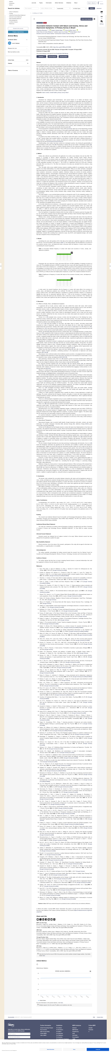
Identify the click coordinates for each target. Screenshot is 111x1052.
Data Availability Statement (15, 18)
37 (44, 352)
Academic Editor (12, 39)
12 (69, 127)
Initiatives (68, 3)
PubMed (66, 575)
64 (41, 425)
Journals (34, 3)
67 (71, 428)
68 (59, 435)
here (44, 955)
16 (57, 136)
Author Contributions (13, 11)
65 (52, 425)
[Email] (38, 920)
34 (74, 347)
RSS (94, 1017)
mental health (53, 92)
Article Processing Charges (46, 1028)
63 (87, 424)
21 (53, 141)
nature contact (45, 92)
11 (56, 120)
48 (68, 363)
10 (60, 119)
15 (70, 128)
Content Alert (100, 1017)
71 (83, 448)
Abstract (11, 1)
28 (55, 144)
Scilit (73, 1033)
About (75, 3)
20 (52, 141)
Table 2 (65, 270)
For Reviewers (59, 1029)
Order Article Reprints (86, 19)
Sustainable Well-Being (62, 53)
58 (45, 403)
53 (47, 374)
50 (42, 365)
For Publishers (59, 1035)
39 (47, 352)
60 (61, 424)
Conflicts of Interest (13, 22)
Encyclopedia (75, 1037)
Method (11, 5)
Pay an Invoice (43, 1029)
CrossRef (64, 570)
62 (86, 424)
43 (64, 357)
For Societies (59, 1037)
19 (50, 141)
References (11, 23)
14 (69, 128)
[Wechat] (49, 920)
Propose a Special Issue (18, 32)
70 (56, 446)
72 (84, 451)
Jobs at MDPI (43, 1035)
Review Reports (52, 56)
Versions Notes (63, 56)
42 (63, 357)
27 (62, 141)
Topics (41, 3)
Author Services (59, 3)
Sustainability (11, 1017)
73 (83, 464)
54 (45, 381)
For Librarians (59, 1033)
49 (82, 363)
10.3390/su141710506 (37, 13)
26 (60, 141)
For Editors (58, 1031)
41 (61, 357)
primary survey (61, 92)
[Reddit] (51, 920)
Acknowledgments (13, 20)
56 (47, 392)
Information (49, 3)
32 (45, 323)
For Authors (59, 1028)
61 (73, 424)
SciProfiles (74, 1035)
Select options (12, 1034)
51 (48, 368)
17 (44, 140)
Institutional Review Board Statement (17, 15)
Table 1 (62, 242)
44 (66, 357)
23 (56, 141)
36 (42, 352)
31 (71, 208)
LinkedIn (90, 1028)
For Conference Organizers (62, 1039)
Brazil (67, 92)
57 (45, 398)
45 (62, 358)
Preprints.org (75, 1031)
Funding (11, 13)
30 (89, 170)
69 (81, 436)
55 (46, 387)
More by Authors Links (14, 52)
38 (45, 352)
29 (90, 144)
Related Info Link (12, 48)
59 (52, 408)
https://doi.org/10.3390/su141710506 (62, 47)
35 (72, 349)
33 (72, 347)
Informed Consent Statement (15, 16)
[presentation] (40, 265)
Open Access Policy (45, 1031)
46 (77, 362)
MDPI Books (75, 1029)
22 (55, 141)
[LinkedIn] (43, 920)
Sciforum (74, 1028)
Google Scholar (57, 570)
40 (60, 357)
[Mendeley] (54, 920)
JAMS (73, 1039)
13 (68, 128)
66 (47, 427)
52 (49, 368)
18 (49, 141)
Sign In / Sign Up (91, 3)
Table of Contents (13, 70)
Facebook (91, 1029)
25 (59, 141)
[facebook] (46, 920)
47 (57, 363)
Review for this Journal (18, 28)
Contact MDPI (43, 1033)
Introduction (11, 3)
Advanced (99, 8)
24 (57, 141)
